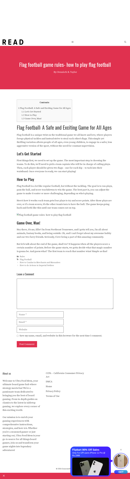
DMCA (49, 381)
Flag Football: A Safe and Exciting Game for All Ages (44, 108)
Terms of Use (53, 396)
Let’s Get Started (31, 111)
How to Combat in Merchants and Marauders (40, 262)
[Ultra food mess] (13, 42)
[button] (125, 42)
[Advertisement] (65, 19)
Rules (22, 256)
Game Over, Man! (31, 118)
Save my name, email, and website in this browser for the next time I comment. (61, 335)
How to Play (29, 115)
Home (49, 386)
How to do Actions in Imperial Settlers (37, 265)
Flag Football (26, 259)
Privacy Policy (53, 391)
